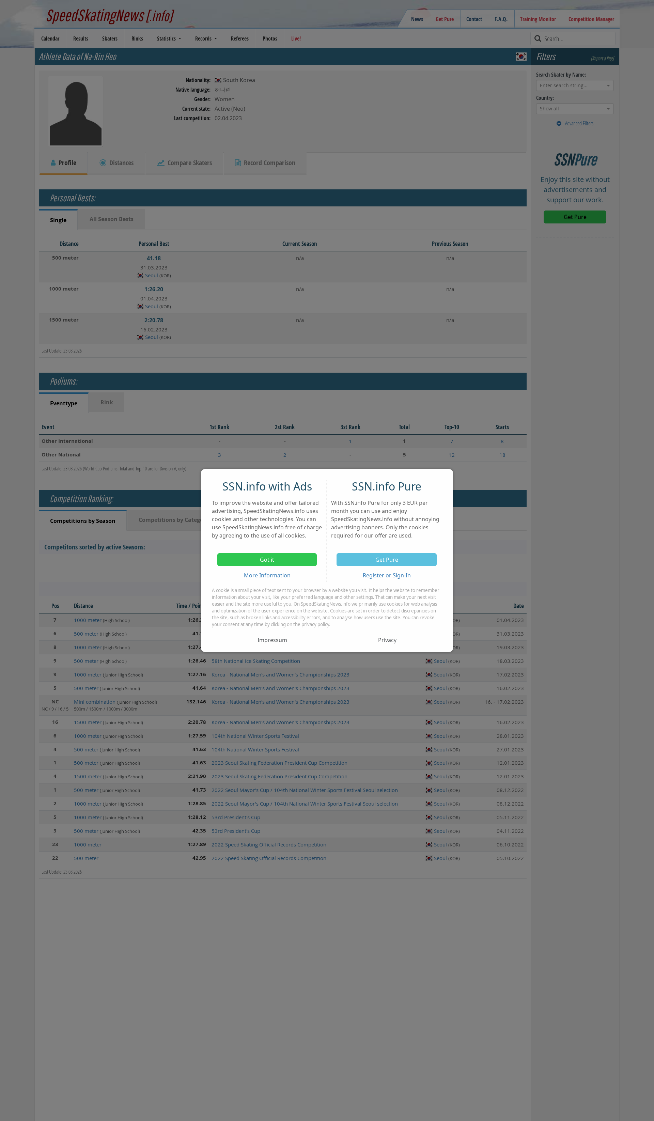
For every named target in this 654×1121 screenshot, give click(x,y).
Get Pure (386, 559)
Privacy (387, 640)
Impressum (272, 640)
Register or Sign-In (387, 575)
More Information (267, 575)
